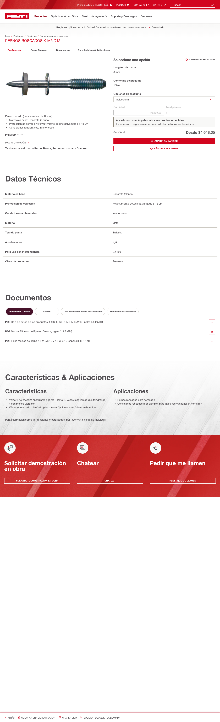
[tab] (15, 50)
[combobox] (192, 5)
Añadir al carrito (166, 141)
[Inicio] (17, 16)
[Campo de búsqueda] (212, 5)
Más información (15, 142)
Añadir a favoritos (166, 148)
